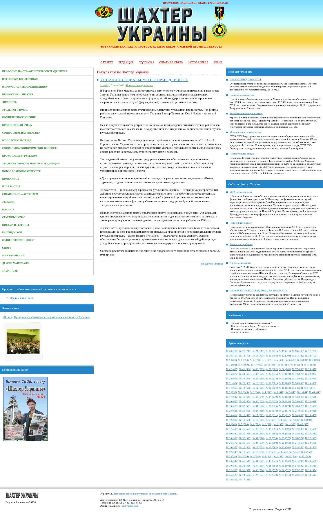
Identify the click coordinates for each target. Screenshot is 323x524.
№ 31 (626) (258, 406)
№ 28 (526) (285, 470)
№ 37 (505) (258, 466)
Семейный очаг (13, 217)
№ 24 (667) (285, 378)
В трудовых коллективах (20, 79)
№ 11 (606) (245, 420)
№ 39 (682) (272, 369)
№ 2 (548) (267, 456)
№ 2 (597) (279, 424)
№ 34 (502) (298, 466)
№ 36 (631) (285, 401)
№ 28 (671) (232, 378)
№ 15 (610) (285, 415)
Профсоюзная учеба (17, 125)
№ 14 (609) (298, 415)
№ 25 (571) (245, 443)
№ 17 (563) (258, 447)
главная (219, 264)
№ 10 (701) (311, 356)
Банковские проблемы (241, 244)
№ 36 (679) (311, 369)
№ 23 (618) (272, 411)
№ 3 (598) (267, 424)
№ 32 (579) (245, 438)
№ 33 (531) (311, 466)
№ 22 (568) (285, 443)
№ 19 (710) (285, 351)
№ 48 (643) (315, 392)
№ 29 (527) (272, 470)
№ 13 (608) (311, 415)
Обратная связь (171, 62)
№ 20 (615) (311, 411)
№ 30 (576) (272, 438)
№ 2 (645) (290, 392)
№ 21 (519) (285, 475)
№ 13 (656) (245, 388)
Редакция (126, 62)
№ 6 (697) (267, 360)
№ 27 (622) (311, 406)
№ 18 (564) (245, 447)
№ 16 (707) (232, 356)
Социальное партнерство (21, 133)
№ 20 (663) (245, 383)
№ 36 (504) (272, 466)
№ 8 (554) (283, 452)
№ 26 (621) (232, 411)
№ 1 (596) (290, 424)
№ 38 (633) (258, 401)
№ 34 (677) (245, 374)
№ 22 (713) (245, 351)
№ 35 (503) (285, 466)
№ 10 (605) (258, 420)
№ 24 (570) (258, 443)
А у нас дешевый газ (240, 263)
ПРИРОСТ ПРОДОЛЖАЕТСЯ (245, 79)
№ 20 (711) (272, 351)
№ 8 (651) (309, 388)
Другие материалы (15, 263)
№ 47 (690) (257, 365)
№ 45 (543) (245, 461)
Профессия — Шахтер (17, 94)
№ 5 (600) (243, 424)
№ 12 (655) (258, 388)
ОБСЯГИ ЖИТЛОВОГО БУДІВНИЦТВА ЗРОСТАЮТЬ (258, 290)
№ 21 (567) (298, 443)
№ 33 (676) (258, 374)
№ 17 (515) (245, 479)
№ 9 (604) (271, 420)
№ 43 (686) (310, 365)
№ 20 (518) (298, 475)
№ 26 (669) (258, 378)
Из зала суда (11, 186)
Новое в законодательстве (21, 171)
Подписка (146, 62)
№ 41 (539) (298, 461)
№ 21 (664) (232, 383)
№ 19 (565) (232, 447)
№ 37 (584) (272, 433)
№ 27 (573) (311, 438)
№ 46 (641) (245, 397)
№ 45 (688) (284, 365)
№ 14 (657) (232, 388)
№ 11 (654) (272, 388)
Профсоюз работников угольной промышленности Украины (145, 494)
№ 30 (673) (298, 374)
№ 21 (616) (298, 411)
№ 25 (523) (232, 475)
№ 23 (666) (298, 378)
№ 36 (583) (285, 433)
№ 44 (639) (272, 397)
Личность (9, 102)
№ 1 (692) (231, 365)
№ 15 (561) (285, 447)
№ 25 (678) (272, 378)
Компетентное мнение (19, 117)
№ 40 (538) (311, 461)
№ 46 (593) (245, 429)
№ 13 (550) (311, 447)
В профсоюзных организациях (24, 87)
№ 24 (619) (258, 411)
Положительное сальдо (242, 154)
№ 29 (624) (285, 406)
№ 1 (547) (279, 456)
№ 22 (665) (311, 378)
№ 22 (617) (285, 411)
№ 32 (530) (232, 470)
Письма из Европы (15, 225)
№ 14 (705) (258, 356)
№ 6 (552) (306, 452)
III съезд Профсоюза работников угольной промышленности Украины (46, 317)
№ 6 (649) (243, 392)
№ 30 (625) (272, 406)
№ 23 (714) (232, 351)
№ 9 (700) (231, 360)
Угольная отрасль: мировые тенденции (31, 163)
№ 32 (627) (245, 406)
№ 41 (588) (311, 429)
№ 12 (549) (232, 452)
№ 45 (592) (258, 429)
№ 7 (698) (255, 360)
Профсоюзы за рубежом (19, 156)
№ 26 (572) (232, 443)
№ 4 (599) (255, 424)
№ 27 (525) (298, 470)
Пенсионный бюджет (241, 223)
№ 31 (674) (285, 374)
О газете (106, 62)
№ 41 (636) (311, 397)
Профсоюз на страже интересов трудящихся (34, 71)
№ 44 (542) (258, 461)
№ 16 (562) (272, 447)
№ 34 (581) (311, 433)
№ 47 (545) (305, 456)
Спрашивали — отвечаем (20, 194)
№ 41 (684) (245, 369)
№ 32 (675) (272, 374)
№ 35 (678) (232, 374)
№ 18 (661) (272, 383)
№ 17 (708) (311, 351)
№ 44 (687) (297, 365)
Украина (8, 202)
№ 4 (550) (243, 456)
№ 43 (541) (272, 461)
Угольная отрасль (15, 110)
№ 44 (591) (272, 429)
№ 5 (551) (231, 456)
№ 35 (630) (298, 401)
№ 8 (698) (243, 360)
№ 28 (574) (298, 438)
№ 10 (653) (285, 388)
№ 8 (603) (283, 420)
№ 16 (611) (272, 415)
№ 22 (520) (272, 475)
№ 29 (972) (311, 374)
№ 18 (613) (245, 415)
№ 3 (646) (279, 392)
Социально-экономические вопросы (29, 148)
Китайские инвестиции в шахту (246, 113)
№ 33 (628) (232, 406)
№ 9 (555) (271, 452)
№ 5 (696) (279, 360)
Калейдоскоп (12, 232)
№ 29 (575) (285, 438)
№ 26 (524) (311, 470)
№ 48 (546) (291, 456)
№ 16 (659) (298, 383)
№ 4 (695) (290, 360)
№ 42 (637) (298, 397)
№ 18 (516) (232, 479)
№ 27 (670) (245, 378)
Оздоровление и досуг (18, 240)
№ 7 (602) (294, 420)
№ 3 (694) (302, 360)
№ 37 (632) (272, 401)
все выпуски (207, 264)
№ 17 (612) (258, 415)
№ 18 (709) (298, 351)
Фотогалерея (198, 62)
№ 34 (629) (311, 401)
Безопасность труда (16, 140)
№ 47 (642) (232, 397)
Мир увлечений (13, 255)
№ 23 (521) (258, 475)
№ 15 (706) (245, 356)
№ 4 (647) (267, 392)
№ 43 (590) (285, 429)
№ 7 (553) (294, 452)
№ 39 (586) (245, 433)
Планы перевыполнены (242, 95)
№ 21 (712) (258, 351)
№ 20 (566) (311, 443)
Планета (8, 209)
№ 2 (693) (314, 360)
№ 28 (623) (298, 406)
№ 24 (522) (245, 475)
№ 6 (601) (306, 420)
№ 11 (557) (245, 452)
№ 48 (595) (303, 424)
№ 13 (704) (272, 356)
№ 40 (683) (258, 369)
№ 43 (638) (285, 397)
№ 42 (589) (298, 429)
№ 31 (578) (258, 438)
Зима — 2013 (10, 271)
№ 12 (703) (285, 356)
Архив (218, 62)
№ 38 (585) (258, 433)
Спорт (6, 248)
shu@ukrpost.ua (130, 506)
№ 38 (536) (245, 466)
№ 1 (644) (302, 392)
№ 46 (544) (232, 461)
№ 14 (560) (298, 447)
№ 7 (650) (231, 392)
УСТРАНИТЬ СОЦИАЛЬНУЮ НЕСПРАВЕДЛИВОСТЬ (144, 80)
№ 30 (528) (258, 470)
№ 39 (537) (232, 466)
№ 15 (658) (311, 383)
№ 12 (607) (232, 420)
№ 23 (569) (272, 443)
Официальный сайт (21, 298)
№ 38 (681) (285, 369)
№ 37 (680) (298, 369)
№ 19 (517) (311, 475)
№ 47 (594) (232, 429)
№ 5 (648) (255, 392)
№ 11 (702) (298, 356)
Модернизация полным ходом (245, 132)
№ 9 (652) (297, 388)
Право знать (10, 179)
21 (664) (104, 85)
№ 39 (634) (245, 401)
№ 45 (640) (258, 397)
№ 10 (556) (258, 452)
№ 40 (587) (232, 433)
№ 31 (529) (245, 470)
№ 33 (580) (232, 438)
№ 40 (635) (232, 401)
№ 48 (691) (244, 365)
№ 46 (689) (270, 365)
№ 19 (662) (258, 383)
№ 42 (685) (232, 369)
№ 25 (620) (245, 411)
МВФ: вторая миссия (241, 192)
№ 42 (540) (285, 461)
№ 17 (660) (285, 383)
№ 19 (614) (232, 415)
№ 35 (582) (298, 433)
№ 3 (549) (255, 456)
